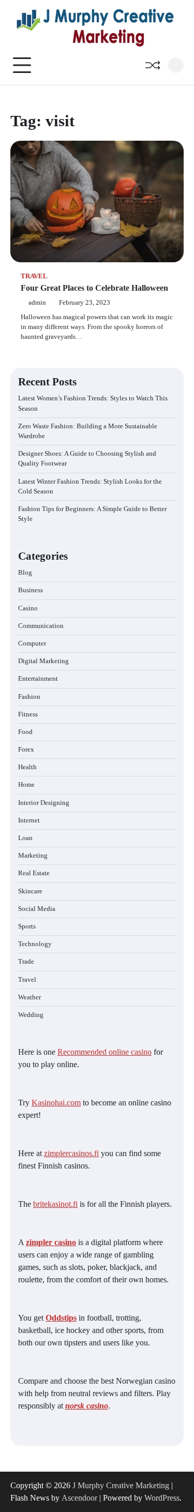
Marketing (33, 855)
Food (25, 732)
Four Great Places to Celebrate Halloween (94, 287)
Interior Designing (43, 802)
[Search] (176, 65)
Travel (34, 276)
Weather (29, 997)
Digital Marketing (43, 661)
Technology (35, 944)
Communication (41, 626)
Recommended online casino (104, 1051)
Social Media (36, 908)
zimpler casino (51, 1242)
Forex (26, 749)
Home (26, 784)
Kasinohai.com (56, 1102)
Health (27, 767)
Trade (26, 961)
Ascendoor (79, 1497)
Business (30, 590)
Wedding (30, 1015)
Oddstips (61, 1317)
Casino (28, 608)
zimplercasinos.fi (71, 1153)
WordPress (162, 1497)
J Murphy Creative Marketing (120, 1485)
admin (37, 302)
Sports (27, 926)
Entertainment (38, 678)
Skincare (30, 891)
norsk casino (86, 1405)
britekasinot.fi (55, 1204)
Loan (25, 838)
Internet (29, 820)
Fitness (28, 714)
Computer (32, 643)
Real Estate (34, 873)
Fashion (29, 696)
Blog (25, 572)
